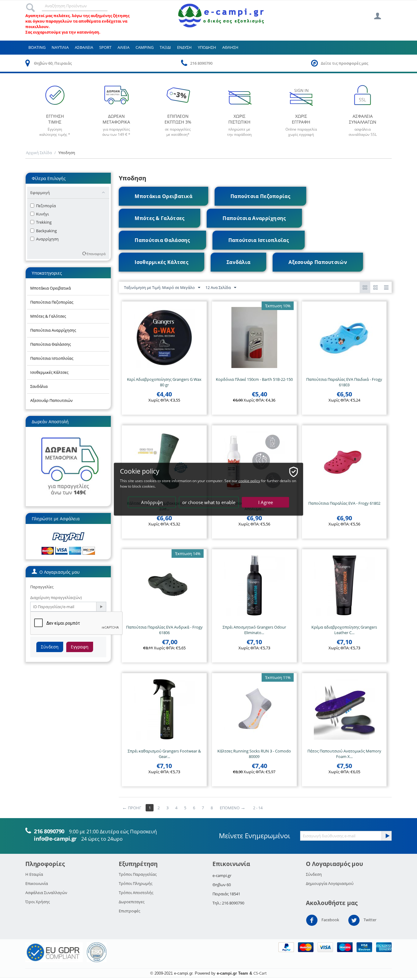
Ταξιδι (165, 47)
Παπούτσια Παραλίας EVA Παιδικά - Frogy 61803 (344, 382)
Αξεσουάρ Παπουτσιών (51, 400)
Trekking (44, 222)
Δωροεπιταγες (131, 901)
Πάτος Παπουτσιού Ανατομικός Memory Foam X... (344, 753)
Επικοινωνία (36, 883)
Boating (36, 47)
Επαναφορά (96, 253)
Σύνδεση (50, 647)
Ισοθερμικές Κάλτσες (49, 372)
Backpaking (46, 230)
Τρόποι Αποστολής (136, 892)
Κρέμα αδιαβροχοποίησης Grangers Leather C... (344, 629)
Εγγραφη (80, 647)
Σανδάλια (39, 386)
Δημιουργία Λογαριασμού (330, 883)
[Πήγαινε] (101, 606)
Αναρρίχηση (47, 239)
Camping (145, 47)
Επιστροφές (129, 911)
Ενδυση (184, 47)
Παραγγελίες (41, 587)
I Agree (265, 502)
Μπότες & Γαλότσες (48, 316)
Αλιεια (123, 47)
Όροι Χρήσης (37, 901)
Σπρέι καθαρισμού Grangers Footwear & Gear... (164, 753)
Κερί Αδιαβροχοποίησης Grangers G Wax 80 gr (164, 382)
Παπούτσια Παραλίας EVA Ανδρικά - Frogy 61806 (164, 629)
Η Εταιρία (34, 874)
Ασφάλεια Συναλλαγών (46, 892)
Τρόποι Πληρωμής (135, 883)
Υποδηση (207, 47)
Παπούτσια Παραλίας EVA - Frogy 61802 (344, 503)
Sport (105, 47)
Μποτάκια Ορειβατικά (50, 288)
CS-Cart (260, 973)
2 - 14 (258, 807)
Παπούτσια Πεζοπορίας (51, 302)
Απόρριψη (152, 502)
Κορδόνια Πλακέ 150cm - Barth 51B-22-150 (254, 379)
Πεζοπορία (46, 205)
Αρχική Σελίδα (39, 152)
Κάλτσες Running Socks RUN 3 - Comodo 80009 (254, 753)
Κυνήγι (42, 214)
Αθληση (230, 47)
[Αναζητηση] (30, 6)
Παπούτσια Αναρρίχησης (53, 330)
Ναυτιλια (60, 47)
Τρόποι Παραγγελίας (138, 874)
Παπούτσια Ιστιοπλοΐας (51, 358)
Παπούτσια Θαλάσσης (50, 344)
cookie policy (249, 480)
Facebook (330, 920)
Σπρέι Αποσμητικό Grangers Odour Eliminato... (254, 629)
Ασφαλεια (84, 47)
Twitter (369, 920)
